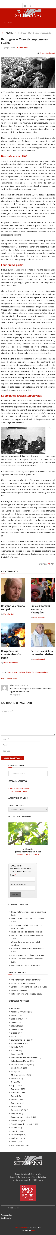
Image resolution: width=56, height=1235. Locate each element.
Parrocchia (15, 1089)
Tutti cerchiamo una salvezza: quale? (26, 994)
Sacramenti (16, 1120)
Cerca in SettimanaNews (18, 788)
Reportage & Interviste (20, 1117)
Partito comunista (40, 672)
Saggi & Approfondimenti (21, 1124)
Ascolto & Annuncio (19, 1012)
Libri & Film (16, 1068)
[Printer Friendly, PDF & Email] (47, 565)
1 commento (22, 47)
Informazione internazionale (23, 1057)
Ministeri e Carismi (19, 1075)
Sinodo (14, 1127)
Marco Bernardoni (40, 617)
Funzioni (14, 1050)
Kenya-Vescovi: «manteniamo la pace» (11, 654)
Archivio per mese (16, 805)
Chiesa (14, 1026)
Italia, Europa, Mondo (20, 1061)
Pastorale (15, 1092)
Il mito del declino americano (31, 932)
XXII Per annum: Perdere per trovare (26, 980)
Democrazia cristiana (16, 672)
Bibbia (13, 1015)
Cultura (14, 1029)
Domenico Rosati (47, 53)
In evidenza (16, 1054)
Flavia (13, 948)
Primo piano (16, 1103)
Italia (28, 672)
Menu (7, 22)
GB (12, 912)
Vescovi (14, 1141)
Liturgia (14, 1071)
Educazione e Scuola (19, 1043)
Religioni (14, 1113)
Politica (9, 33)
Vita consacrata (17, 1145)
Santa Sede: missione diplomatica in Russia (29, 987)
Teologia (14, 1138)
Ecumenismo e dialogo (20, 1040)
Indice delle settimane (17, 791)
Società (14, 1131)
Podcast (14, 1096)
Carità (13, 1022)
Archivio (14, 1008)
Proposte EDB (17, 1110)
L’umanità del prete (31, 965)
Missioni (14, 1078)
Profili (13, 1106)
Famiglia (14, 1047)
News (13, 1082)
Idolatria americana (35, 955)
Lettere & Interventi (19, 1064)
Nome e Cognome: (19, 884)
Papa (13, 1085)
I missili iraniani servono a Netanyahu (40, 609)
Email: (13, 875)
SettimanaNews (21, 1227)
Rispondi (16, 695)
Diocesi (14, 1033)
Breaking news (17, 1019)
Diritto (13, 1036)
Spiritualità (15, 1134)
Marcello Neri (9, 614)
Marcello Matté (39, 659)
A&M (33, 1230)
